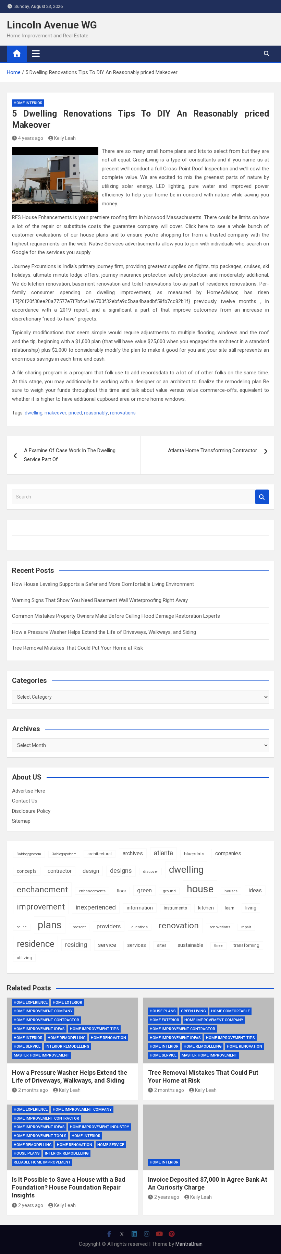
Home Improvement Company (43, 1011)
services (136, 945)
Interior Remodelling (67, 1046)
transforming (246, 945)
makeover (55, 412)
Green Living (193, 1011)
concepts (27, 871)
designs (121, 870)
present (79, 927)
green (144, 890)
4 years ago (30, 138)
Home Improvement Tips (94, 1029)
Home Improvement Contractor (46, 1020)
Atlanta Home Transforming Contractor (212, 450)
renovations (123, 412)
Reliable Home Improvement (42, 1162)
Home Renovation (108, 1038)
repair (246, 927)
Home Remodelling (67, 1038)
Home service (27, 1046)
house (200, 889)
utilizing (24, 957)
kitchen (206, 908)
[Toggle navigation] (36, 53)
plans (50, 925)
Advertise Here (28, 791)
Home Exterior (67, 1002)
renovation (179, 925)
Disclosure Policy (31, 811)
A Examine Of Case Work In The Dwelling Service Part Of (69, 454)
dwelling (33, 412)
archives (133, 853)
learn (229, 908)
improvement (41, 907)
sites (162, 945)
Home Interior (28, 103)
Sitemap (21, 821)
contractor (60, 871)
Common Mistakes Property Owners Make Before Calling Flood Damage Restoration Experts (116, 616)
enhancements (92, 891)
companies (228, 853)
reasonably (96, 412)
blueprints (194, 853)
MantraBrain (189, 1244)
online (22, 927)
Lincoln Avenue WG (52, 25)
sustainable (190, 945)
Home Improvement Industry (99, 1127)
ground (169, 891)
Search (262, 497)
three (218, 945)
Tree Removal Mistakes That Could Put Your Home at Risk (77, 648)
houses (230, 891)
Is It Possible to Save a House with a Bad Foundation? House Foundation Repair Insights (68, 1187)
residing (76, 945)
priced (75, 412)
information (140, 908)
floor (121, 890)
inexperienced (96, 907)
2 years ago (30, 1205)
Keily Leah (65, 138)
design (91, 871)
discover (150, 871)
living (250, 908)
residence (35, 944)
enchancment (42, 889)
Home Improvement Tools (40, 1136)
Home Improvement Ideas (39, 1029)
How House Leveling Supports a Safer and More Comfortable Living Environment (103, 584)
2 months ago (33, 1090)
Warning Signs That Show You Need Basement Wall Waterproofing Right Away (100, 600)
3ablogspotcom (64, 854)
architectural (99, 854)
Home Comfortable (230, 1011)
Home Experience (31, 1002)
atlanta (163, 853)
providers (109, 926)
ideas (255, 890)
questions (140, 927)
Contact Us (24, 801)
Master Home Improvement (41, 1055)
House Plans (163, 1011)
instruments (175, 908)
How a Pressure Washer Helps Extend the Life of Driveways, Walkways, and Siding (104, 632)
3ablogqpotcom (29, 854)
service (107, 945)
